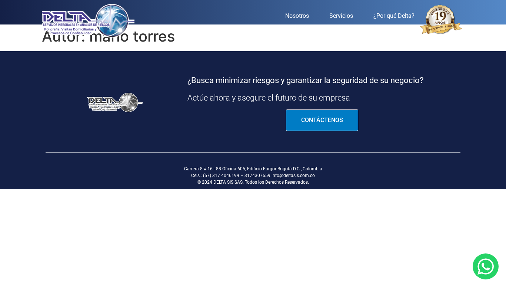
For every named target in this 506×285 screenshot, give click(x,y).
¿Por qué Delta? (394, 15)
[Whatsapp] (486, 266)
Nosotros (297, 15)
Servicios (341, 15)
